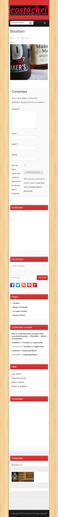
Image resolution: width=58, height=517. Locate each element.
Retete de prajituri (19, 386)
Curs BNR (16, 374)
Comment (16, 108)
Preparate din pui (19, 378)
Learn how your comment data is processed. (34, 186)
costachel (26, 38)
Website (15, 154)
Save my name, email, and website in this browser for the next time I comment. (16, 179)
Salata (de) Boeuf (30, 351)
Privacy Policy (19, 315)
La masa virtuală (20, 311)
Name (14, 133)
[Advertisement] (34, 231)
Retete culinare (18, 382)
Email (15, 144)
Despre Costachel (20, 307)
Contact (16, 303)
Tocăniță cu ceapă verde (33, 343)
